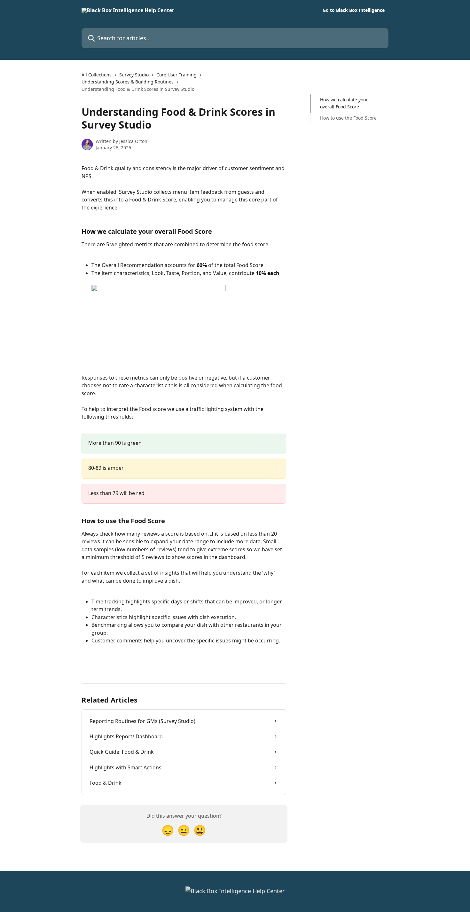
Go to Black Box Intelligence (354, 10)
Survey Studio (134, 75)
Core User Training (176, 75)
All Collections (97, 75)
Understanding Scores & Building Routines (128, 82)
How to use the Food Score (348, 118)
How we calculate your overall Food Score (344, 103)
